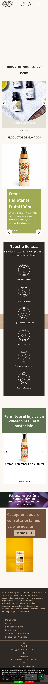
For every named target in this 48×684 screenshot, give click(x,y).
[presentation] (4, 103)
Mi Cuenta (10, 619)
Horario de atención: (24, 666)
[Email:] (24, 643)
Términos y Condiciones (17, 633)
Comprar (23, 481)
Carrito (8, 623)
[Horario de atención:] (24, 663)
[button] (20, 130)
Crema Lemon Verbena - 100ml (25, 464)
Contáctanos (11, 630)
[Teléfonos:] (24, 653)
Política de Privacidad (16, 636)
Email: (24, 645)
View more (5, 679)
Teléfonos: (24, 656)
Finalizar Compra (14, 626)
